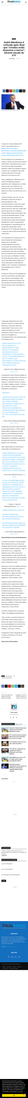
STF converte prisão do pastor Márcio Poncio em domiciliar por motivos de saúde (17, 736)
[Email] (20, 90)
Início (2, 6)
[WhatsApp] (14, 90)
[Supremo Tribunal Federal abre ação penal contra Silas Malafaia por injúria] (5, 729)
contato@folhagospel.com (12, 946)
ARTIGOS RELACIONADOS (8, 724)
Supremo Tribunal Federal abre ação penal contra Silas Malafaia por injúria (17, 729)
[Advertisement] (14, 22)
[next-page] (5, 775)
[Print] (23, 90)
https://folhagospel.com (14, 714)
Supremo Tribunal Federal (7, 677)
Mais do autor (19, 724)
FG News (6, 6)
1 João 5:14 (4, 855)
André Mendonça (9, 676)
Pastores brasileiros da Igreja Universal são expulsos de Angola (6, 696)
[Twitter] (15, 956)
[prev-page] (2, 775)
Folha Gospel (12, 58)
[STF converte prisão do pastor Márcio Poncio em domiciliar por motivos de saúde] (5, 736)
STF (14, 676)
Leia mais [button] (20, 1091)
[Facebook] (4, 90)
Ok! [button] (14, 1095)
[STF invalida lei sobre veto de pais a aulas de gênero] (5, 743)
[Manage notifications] (24, 1095)
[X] (7, 90)
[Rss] (19, 956)
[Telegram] (17, 90)
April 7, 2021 (14, 371)
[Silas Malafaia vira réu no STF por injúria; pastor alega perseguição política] (5, 759)
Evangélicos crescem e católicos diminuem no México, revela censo (21, 696)
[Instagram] (14, 717)
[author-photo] (14, 710)
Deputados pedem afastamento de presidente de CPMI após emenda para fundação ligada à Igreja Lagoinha (17, 768)
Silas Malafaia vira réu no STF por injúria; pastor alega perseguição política (17, 759)
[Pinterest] (10, 90)
